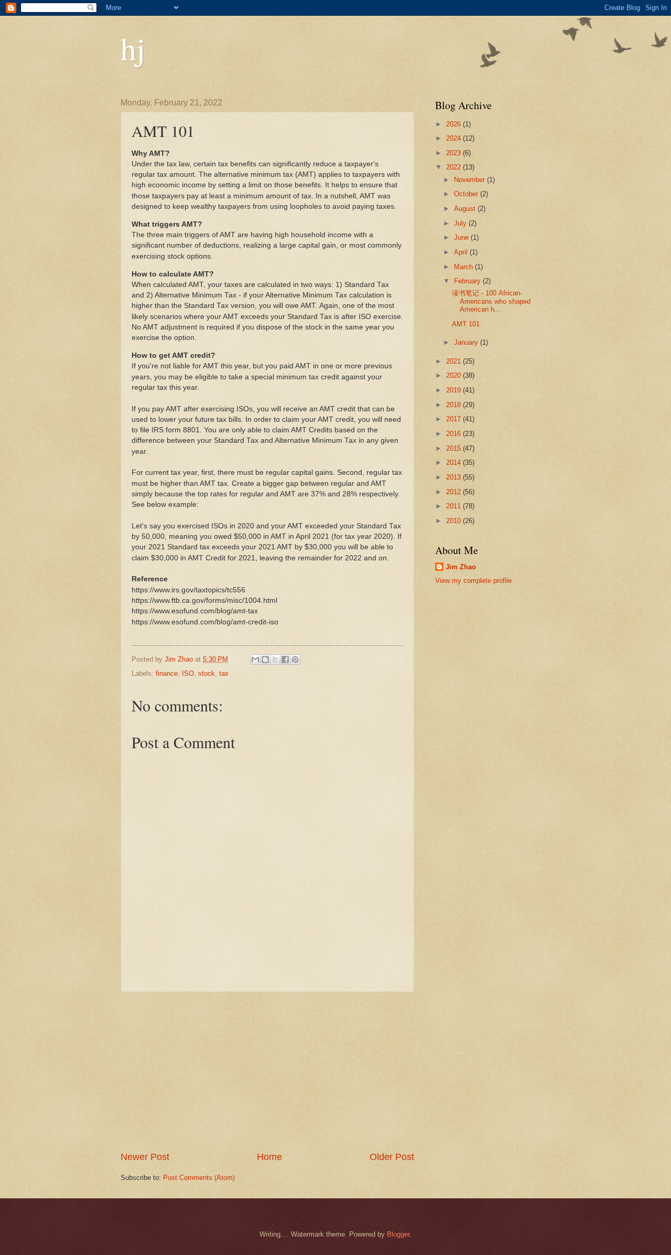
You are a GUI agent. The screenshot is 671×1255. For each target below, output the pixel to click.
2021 (454, 361)
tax (224, 673)
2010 (454, 521)
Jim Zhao (461, 567)
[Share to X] (275, 659)
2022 (454, 167)
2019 (454, 390)
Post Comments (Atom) (199, 1178)
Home (269, 1157)
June (462, 237)
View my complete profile (473, 580)
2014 (454, 462)
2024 (454, 138)
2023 (454, 153)
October (467, 194)
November (470, 180)
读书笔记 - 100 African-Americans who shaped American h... (491, 301)
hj (133, 48)
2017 (454, 419)
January (467, 342)
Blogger (398, 1234)
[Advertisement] (267, 1071)
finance (167, 673)
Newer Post (145, 1157)
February (468, 281)
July (461, 223)
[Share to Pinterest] (295, 659)
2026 (454, 124)
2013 (454, 477)
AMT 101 (466, 324)
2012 (454, 492)
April (462, 252)
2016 (454, 434)
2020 (454, 375)
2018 (454, 405)
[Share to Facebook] (285, 659)
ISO (188, 673)
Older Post (392, 1157)
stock (206, 673)
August (466, 208)
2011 (454, 506)
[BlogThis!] (265, 659)
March (464, 267)
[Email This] (255, 659)
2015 (454, 448)
